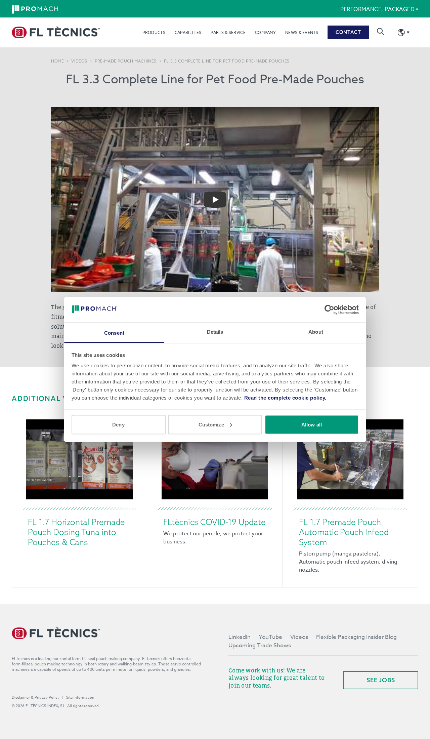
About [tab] (315, 332)
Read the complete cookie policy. (285, 398)
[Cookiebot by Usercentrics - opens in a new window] (329, 309)
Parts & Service (228, 32)
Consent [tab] (114, 333)
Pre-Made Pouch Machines (126, 61)
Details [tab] (215, 332)
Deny (118, 424)
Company (265, 32)
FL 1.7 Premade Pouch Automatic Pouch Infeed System (344, 532)
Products (153, 32)
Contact (348, 32)
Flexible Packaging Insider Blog (356, 637)
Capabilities (188, 32)
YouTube (270, 637)
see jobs (381, 680)
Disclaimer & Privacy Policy (35, 697)
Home (57, 61)
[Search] (380, 31)
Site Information (80, 697)
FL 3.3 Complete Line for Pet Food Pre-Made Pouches (227, 61)
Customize (211, 424)
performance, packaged (377, 9)
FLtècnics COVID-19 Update (214, 522)
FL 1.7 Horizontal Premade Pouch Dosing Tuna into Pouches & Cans (76, 532)
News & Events (301, 32)
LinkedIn (239, 637)
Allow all (311, 424)
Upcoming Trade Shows (259, 645)
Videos (79, 61)
